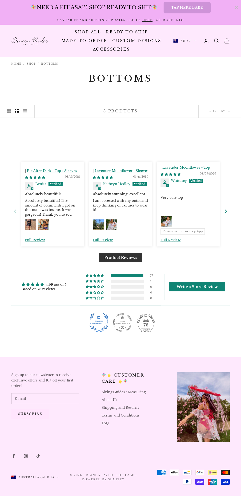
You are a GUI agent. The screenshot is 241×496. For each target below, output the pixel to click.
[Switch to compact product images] (25, 111)
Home (16, 63)
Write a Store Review (197, 286)
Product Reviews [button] (120, 257)
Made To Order (84, 41)
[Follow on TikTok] (38, 456)
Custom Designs (136, 41)
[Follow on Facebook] (13, 456)
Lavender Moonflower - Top (186, 167)
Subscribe (30, 414)
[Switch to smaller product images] (17, 111)
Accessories (111, 49)
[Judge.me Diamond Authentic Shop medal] (98, 322)
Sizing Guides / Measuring (124, 392)
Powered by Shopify (103, 479)
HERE (147, 20)
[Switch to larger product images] (9, 111)
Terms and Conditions (120, 415)
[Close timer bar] (236, 7)
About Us (109, 400)
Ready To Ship (127, 32)
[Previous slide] (15, 211)
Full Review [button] (35, 240)
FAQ (105, 423)
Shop (31, 63)
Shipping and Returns (120, 407)
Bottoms (49, 63)
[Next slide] (226, 211)
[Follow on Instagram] (26, 456)
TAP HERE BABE (187, 7)
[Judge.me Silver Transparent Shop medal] (122, 322)
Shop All (88, 32)
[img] (35, 177)
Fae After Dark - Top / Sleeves (52, 171)
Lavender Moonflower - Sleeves (121, 171)
